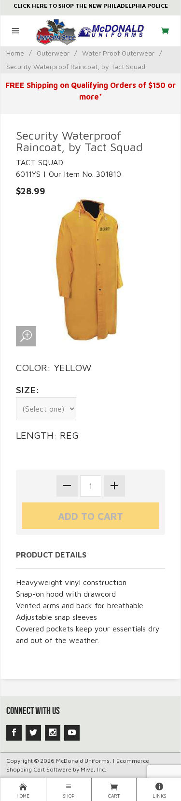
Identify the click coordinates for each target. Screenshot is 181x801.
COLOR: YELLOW (54, 367)
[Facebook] (14, 733)
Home (15, 53)
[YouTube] (72, 733)
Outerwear (53, 53)
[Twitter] (33, 733)
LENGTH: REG (47, 435)
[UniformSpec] (90, 31)
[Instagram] (52, 733)
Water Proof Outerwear (118, 53)
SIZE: (28, 389)
